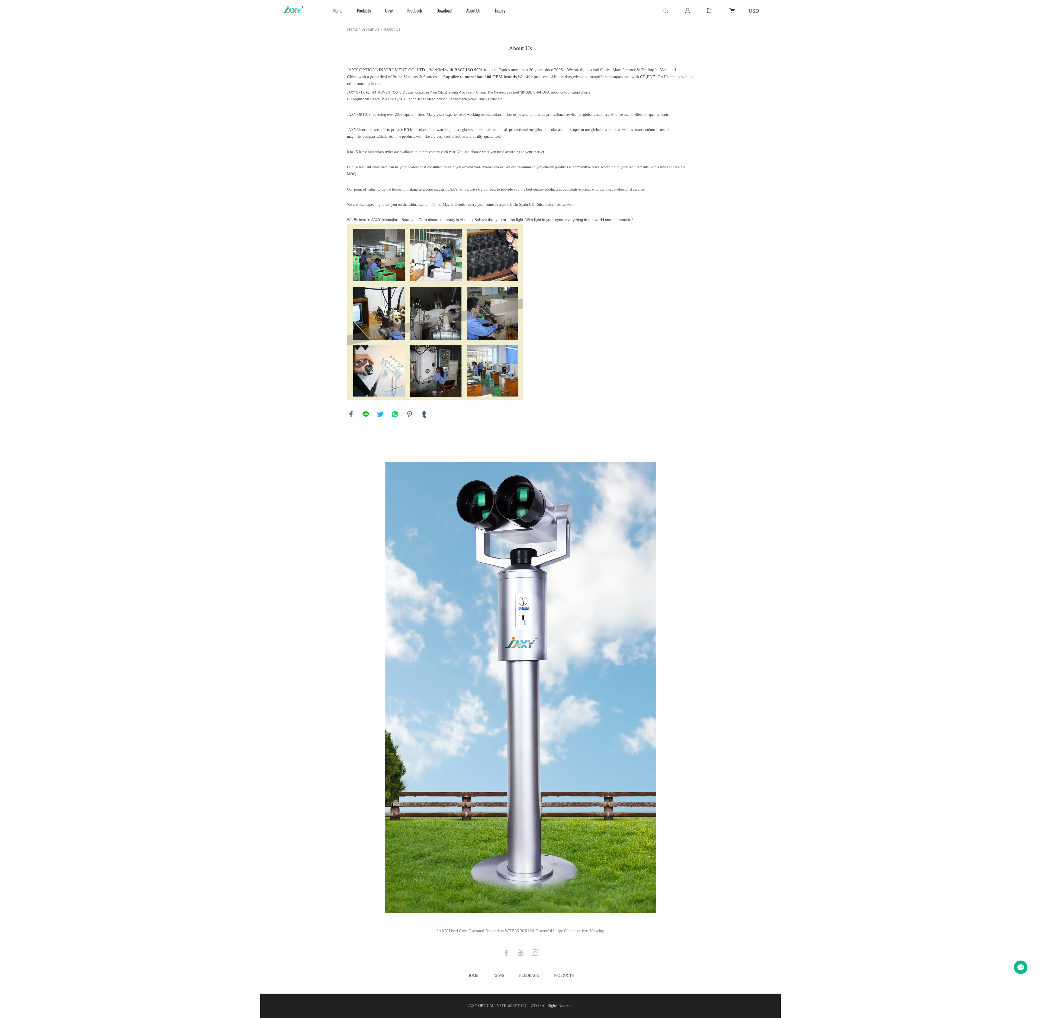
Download (444, 11)
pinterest (410, 414)
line (366, 414)
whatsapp (395, 414)
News (498, 976)
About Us (473, 11)
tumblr (424, 414)
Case (389, 11)
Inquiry (500, 11)
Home (337, 11)
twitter (380, 414)
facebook (351, 414)
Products (364, 11)
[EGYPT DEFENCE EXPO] (520, 688)
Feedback (414, 11)
